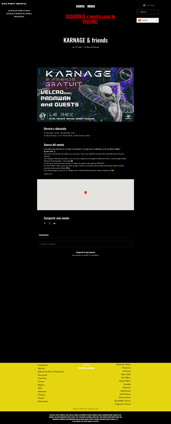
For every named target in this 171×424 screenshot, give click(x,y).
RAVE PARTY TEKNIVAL (14, 4)
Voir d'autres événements (85, 58)
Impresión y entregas (86, 367)
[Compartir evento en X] (50, 223)
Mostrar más (48, 174)
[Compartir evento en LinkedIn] (54, 223)
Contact (86, 364)
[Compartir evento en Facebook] (45, 223)
